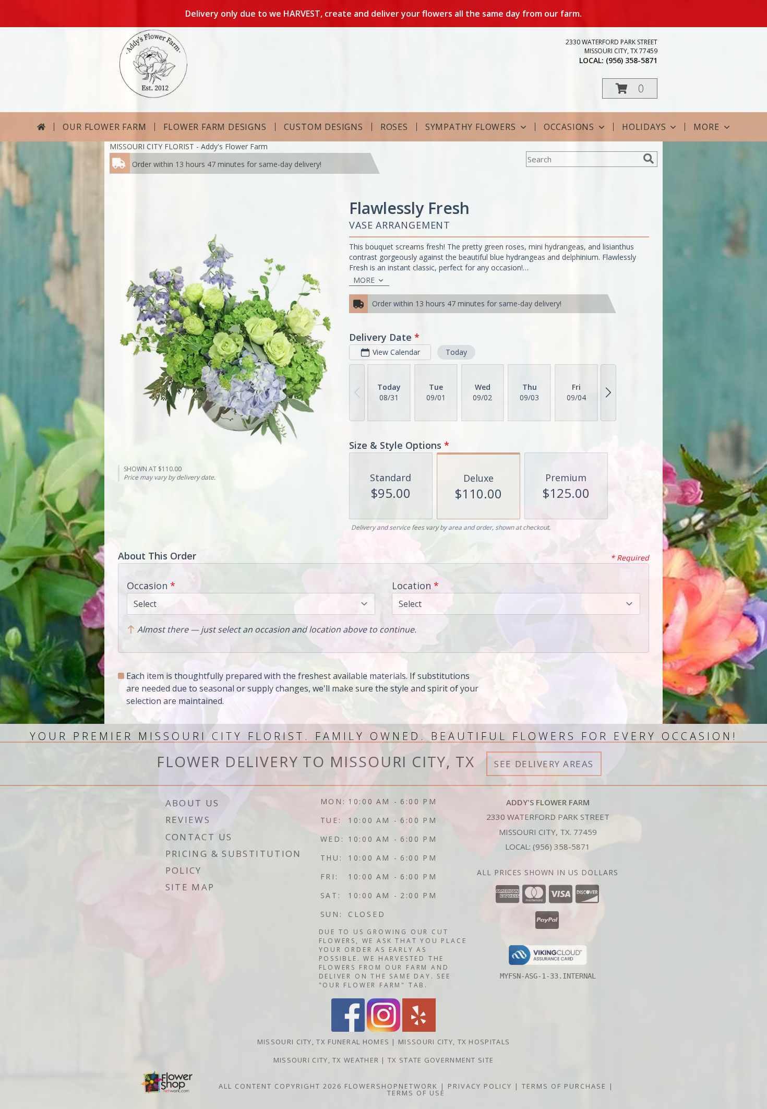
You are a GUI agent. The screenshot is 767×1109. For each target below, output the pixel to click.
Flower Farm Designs (214, 127)
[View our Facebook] (348, 1029)
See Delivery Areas (544, 764)
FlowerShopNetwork (391, 1086)
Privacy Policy (480, 1086)
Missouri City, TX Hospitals (454, 1041)
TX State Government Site (441, 1060)
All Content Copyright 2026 (280, 1086)
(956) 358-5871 (631, 60)
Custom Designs (323, 127)
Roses (394, 127)
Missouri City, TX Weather (326, 1060)
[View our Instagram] (383, 1029)
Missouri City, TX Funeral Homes (323, 1041)
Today (456, 352)
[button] (629, 88)
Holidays (644, 127)
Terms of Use (416, 1093)
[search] (648, 158)
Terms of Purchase (564, 1086)
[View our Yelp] (419, 1029)
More (706, 127)
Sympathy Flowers (470, 127)
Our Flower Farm (104, 127)
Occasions (569, 127)
